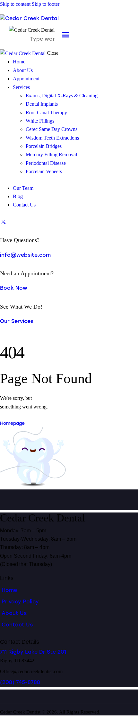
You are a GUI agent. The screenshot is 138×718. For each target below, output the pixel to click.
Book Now (13, 288)
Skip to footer (45, 4)
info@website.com (25, 255)
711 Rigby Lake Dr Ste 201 (33, 652)
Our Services (16, 321)
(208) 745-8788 (20, 682)
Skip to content (15, 4)
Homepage (12, 423)
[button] (65, 35)
